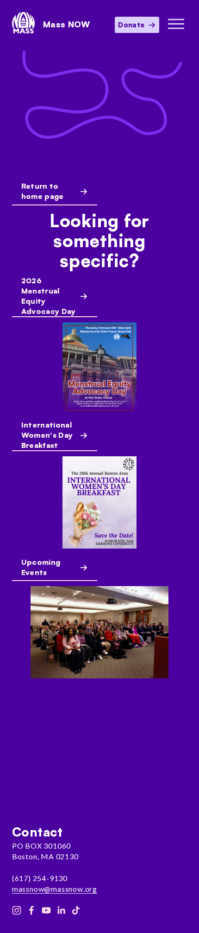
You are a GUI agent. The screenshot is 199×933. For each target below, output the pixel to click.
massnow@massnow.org (54, 888)
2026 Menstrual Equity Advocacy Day (48, 296)
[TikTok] (76, 910)
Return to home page (42, 191)
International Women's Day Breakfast (47, 435)
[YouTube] (46, 910)
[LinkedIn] (61, 910)
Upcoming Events (41, 567)
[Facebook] (31, 910)
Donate (132, 24)
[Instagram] (16, 910)
